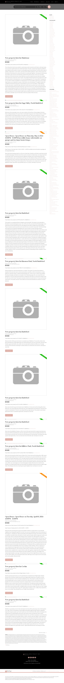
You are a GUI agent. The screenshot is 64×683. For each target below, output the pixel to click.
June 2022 (51, 82)
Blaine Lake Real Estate (42, 634)
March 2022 (51, 86)
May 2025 (51, 40)
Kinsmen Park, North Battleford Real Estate (13, 264)
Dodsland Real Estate (53, 115)
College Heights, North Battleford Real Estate (24, 635)
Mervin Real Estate (38, 639)
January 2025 (52, 45)
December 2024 (52, 46)
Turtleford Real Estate (41, 642)
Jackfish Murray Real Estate (54, 128)
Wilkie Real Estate (16, 643)
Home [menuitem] (31, 1)
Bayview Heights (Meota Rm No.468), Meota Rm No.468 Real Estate (32, 634)
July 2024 (51, 52)
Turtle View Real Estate (36, 642)
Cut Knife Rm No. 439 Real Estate (37, 635)
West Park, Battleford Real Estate (10, 643)
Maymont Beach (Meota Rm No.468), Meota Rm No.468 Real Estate (38, 638)
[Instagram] (32, 657)
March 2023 (51, 71)
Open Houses (52, 18)
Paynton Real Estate (53, 179)
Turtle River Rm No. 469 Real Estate (30, 642)
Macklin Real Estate (26, 637)
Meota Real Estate (27, 639)
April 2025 (51, 41)
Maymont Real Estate (7, 639)
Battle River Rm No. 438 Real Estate (16, 634)
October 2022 (52, 77)
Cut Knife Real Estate (31, 635)
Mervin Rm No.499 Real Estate (43, 639)
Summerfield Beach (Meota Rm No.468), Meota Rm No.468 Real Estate (29, 641)
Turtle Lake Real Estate (23, 642)
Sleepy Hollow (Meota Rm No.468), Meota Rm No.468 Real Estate (54, 188)
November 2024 (52, 47)
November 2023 (52, 62)
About (56, 1)
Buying (42, 1)
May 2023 (51, 69)
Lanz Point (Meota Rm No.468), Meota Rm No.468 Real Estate (17, 637)
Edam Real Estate (52, 121)
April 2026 (51, 27)
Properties (36, 1)
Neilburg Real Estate (53, 170)
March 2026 (51, 28)
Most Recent (52, 21)
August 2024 (52, 51)
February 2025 (52, 44)
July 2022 (51, 81)
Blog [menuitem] (52, 1)
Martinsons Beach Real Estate (27, 638)
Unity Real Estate (52, 210)
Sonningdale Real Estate (14, 641)
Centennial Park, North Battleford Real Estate (14, 521)
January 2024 (52, 59)
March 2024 (51, 57)
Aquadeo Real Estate (10, 634)
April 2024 (51, 56)
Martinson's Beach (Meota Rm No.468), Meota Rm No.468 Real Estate (16, 638)
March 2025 (51, 43)
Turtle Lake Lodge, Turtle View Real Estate (16, 642)
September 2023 (52, 64)
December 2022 (52, 75)
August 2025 (52, 37)
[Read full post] (26, 35)
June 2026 (51, 25)
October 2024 (52, 49)
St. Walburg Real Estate (19, 641)
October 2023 (52, 63)
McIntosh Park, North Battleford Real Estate (14, 639)
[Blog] (35, 657)
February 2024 (52, 58)
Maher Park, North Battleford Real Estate (33, 637)
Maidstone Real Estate (11, 60)
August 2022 (52, 80)
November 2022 (52, 76)
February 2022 (52, 87)
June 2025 (51, 39)
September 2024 (52, 50)
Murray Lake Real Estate (53, 169)
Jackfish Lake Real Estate (54, 127)
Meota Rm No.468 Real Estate (32, 639)
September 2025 (52, 35)
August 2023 (52, 65)
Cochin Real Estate (10, 569)
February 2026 (52, 29)
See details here (31, 64)
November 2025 (52, 33)
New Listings (52, 17)
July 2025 (51, 38)
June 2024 (51, 53)
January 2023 (52, 74)
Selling (47, 1)
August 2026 (52, 22)
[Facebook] (28, 657)
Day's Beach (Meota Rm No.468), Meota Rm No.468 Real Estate (54, 110)
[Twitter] (30, 657)
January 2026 (52, 31)
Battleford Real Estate (11, 334)
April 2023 (51, 70)
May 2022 (51, 83)
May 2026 (51, 26)
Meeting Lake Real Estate (22, 639)
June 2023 (51, 68)
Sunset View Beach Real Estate (40, 641)
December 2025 (52, 32)
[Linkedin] (33, 657)
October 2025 (52, 34)
